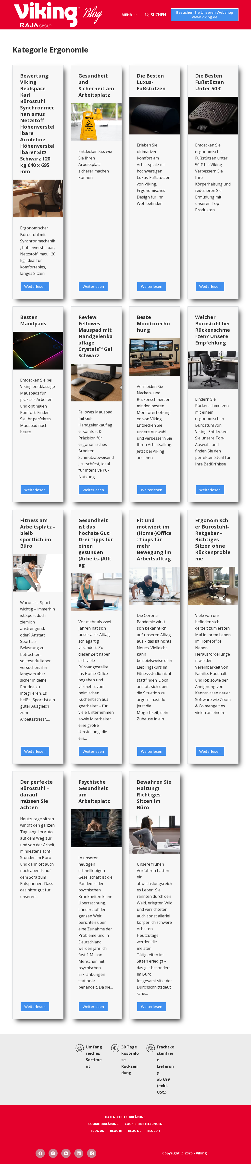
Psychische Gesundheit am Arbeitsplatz (94, 791)
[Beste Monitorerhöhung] (154, 357)
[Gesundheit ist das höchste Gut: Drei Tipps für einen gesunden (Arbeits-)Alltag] (96, 592)
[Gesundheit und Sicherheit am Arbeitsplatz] (96, 122)
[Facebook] (40, 1153)
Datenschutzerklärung (125, 1117)
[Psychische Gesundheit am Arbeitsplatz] (96, 828)
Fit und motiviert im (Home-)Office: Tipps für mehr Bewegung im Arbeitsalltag (154, 539)
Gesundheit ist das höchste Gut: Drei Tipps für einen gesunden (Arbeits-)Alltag (95, 542)
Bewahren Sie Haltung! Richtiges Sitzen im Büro (154, 795)
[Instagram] (53, 1153)
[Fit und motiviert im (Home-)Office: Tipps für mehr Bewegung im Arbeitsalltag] (154, 586)
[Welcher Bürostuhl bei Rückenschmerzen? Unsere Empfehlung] (213, 370)
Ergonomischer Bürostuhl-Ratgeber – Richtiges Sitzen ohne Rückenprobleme (212, 539)
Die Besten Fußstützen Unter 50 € (209, 82)
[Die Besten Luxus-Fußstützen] (154, 115)
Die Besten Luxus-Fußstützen (151, 82)
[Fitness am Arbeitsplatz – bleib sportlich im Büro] (38, 573)
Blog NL (134, 1131)
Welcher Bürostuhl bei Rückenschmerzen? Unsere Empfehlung (212, 330)
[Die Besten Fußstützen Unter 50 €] (213, 115)
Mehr (127, 14)
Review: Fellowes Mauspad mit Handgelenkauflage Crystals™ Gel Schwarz (95, 336)
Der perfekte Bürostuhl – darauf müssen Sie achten (36, 795)
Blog (92, 14)
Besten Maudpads (33, 320)
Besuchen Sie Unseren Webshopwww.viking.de (204, 15)
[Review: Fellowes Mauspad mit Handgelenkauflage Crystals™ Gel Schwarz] (96, 382)
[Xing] (91, 1153)
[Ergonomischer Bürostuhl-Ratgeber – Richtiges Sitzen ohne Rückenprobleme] (213, 586)
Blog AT (153, 1131)
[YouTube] (66, 1153)
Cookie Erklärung (103, 1124)
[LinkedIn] (79, 1153)
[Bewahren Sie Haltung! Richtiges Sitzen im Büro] (154, 834)
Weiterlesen (37, 287)
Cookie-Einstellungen (144, 1124)
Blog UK (97, 1131)
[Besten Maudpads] (38, 351)
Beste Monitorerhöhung (153, 323)
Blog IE (116, 1131)
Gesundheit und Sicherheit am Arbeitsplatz (96, 85)
